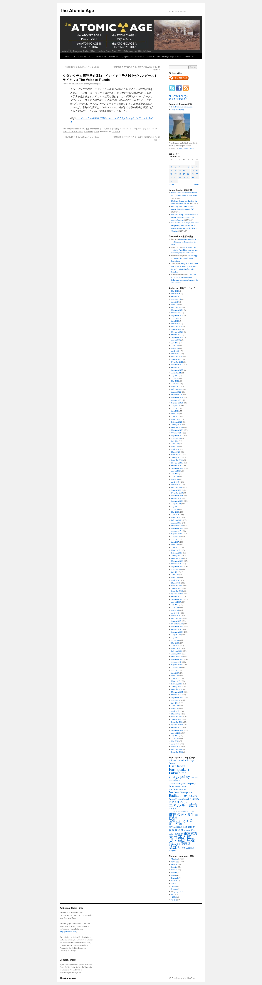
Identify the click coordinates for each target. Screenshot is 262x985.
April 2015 (175, 613)
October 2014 (176, 629)
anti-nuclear (175, 760)
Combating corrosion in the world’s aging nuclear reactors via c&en (185, 242)
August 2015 (176, 602)
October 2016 (176, 563)
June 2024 (175, 321)
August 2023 (176, 340)
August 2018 (176, 503)
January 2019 (176, 490)
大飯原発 (187, 830)
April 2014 (175, 645)
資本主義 (185, 847)
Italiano (174, 872)
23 (171, 177)
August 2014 (176, 634)
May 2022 (175, 381)
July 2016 (174, 572)
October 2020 (176, 432)
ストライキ (124, 128)
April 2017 (175, 547)
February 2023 (176, 356)
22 (197, 174)
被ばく (175, 847)
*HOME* (67, 56)
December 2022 (177, 362)
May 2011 (175, 741)
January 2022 (176, 392)
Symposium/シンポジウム (132, 56)
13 (188, 170)
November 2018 (177, 495)
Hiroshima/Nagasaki (177, 783)
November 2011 (177, 724)
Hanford (172, 780)
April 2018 (175, 514)
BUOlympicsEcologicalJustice (182, 106)
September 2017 (177, 533)
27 (188, 177)
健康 (173, 814)
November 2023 (177, 332)
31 (175, 181)
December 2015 (177, 591)
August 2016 (176, 569)
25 (180, 177)
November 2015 (177, 593)
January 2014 (176, 653)
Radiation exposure (183, 795)
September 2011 (177, 730)
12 (184, 170)
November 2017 (177, 528)
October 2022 (176, 367)
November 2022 (177, 364)
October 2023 (176, 334)
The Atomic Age (77, 10)
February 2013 (176, 683)
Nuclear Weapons (181, 792)
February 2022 (176, 389)
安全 (193, 830)
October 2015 (176, 596)
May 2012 (175, 708)
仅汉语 (174, 897)
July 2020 (174, 441)
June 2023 (175, 345)
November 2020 (177, 430)
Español (174, 867)
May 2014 (175, 643)
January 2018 (176, 523)
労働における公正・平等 (73, 131)
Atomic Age (187, 760)
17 (175, 174)
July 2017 (174, 539)
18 (180, 174)
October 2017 (176, 531)
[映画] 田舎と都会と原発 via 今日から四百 (81, 66)
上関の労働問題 (177, 109)
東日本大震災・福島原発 (182, 838)
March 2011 (175, 746)
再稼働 (173, 817)
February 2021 (176, 422)
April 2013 (175, 678)
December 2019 (177, 460)
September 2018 (177, 501)
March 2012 (175, 713)
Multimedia (101, 56)
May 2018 (175, 512)
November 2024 (177, 310)
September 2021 (177, 402)
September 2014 (177, 632)
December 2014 (177, 623)
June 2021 (175, 411)
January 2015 (176, 621)
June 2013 (175, 673)
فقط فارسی (178, 891)
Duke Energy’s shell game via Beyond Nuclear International (184, 258)
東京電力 (190, 833)
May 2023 (175, 348)
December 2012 (177, 689)
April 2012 (175, 711)
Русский (174, 889)
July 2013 (174, 670)
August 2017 (176, 536)
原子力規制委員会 (177, 827)
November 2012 (177, 692)
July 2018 (174, 506)
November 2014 (177, 626)
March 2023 (175, 353)
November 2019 (177, 463)
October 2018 (176, 498)
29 (197, 177)
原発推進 (190, 827)
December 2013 (177, 656)
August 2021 (176, 405)
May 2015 (175, 610)
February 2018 (176, 520)
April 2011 (175, 744)
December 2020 (177, 427)
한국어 (174, 899)
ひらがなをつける (178, 95)
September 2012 (177, 697)
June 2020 (175, 443)
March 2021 (175, 419)
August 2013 (176, 667)
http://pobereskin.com (185, 148)
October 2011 (176, 727)
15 (197, 170)
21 (193, 174)
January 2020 (176, 457)
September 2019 (177, 468)
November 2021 (177, 397)
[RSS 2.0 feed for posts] (179, 80)
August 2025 (176, 299)
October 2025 (176, 296)
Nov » (196, 184)
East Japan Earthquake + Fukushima (179, 769)
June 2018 (175, 509)
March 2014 (175, 648)
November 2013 (177, 659)
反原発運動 (88, 131)
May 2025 (175, 304)
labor (172, 786)
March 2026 (175, 293)
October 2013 (176, 662)
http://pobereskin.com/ (68, 931)
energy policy (179, 776)
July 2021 (174, 408)
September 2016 (177, 566)
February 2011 (176, 749)
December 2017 (177, 525)
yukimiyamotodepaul (92, 83)
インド (102, 128)
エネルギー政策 (112, 128)
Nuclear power (180, 786)
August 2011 (176, 733)
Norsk (173, 875)
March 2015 (175, 615)
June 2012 (175, 705)
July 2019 (174, 473)
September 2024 (177, 315)
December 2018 (177, 493)
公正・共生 (185, 814)
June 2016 (175, 574)
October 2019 (176, 465)
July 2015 (174, 604)
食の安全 (172, 851)
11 (180, 170)
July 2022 (174, 375)
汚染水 (172, 844)
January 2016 (176, 588)
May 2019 (175, 479)
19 (184, 174)
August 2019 (176, 471)
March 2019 (175, 484)
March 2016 (175, 583)
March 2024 (175, 323)
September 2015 (177, 599)
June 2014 (175, 640)
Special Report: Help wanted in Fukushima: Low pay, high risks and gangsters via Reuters (184, 250)
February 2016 (176, 585)
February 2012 (176, 716)
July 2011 (174, 735)
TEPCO (173, 802)
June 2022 (175, 378)
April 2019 (175, 482)
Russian (174, 880)
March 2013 (175, 681)
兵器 (196, 815)
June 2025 (175, 302)
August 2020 (176, 438)
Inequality (191, 783)
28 (193, 177)
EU (191, 777)
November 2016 (177, 561)
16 (171, 174)
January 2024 (176, 329)
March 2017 (175, 550)
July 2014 (174, 637)
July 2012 (174, 703)
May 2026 (175, 291)
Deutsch (174, 864)
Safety (195, 799)
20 (188, 174)
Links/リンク (189, 56)
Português (175, 878)
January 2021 (176, 424)
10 (175, 170)
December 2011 (177, 722)
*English (174, 859)
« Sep (171, 184)
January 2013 (176, 686)
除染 (192, 847)
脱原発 (96, 131)
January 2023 (176, 359)
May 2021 (175, 413)
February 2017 (176, 553)
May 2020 (175, 446)
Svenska (174, 883)
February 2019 (176, 487)
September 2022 (177, 370)
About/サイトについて (83, 56)
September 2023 (177, 337)
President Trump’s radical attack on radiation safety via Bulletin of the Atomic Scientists (185, 217)
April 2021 (175, 416)
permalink (116, 131)
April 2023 (175, 351)
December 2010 (177, 752)
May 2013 (175, 675)
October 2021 (176, 400)
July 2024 (174, 318)
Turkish (174, 886)
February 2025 (176, 307)
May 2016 (175, 577)
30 (171, 181)
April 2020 (175, 449)
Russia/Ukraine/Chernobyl (180, 799)
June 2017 (175, 542)
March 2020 (175, 452)
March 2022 (175, 386)
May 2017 (175, 544)
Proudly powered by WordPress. (183, 978)
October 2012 (176, 694)
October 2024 (176, 312)
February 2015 (176, 618)
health (179, 779)
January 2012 (176, 719)
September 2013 (177, 664)
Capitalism (172, 763)
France (195, 777)
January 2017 (176, 555)
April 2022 (175, 383)
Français (174, 869)
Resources (113, 56)
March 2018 (175, 517)
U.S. (180, 802)
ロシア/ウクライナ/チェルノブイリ (144, 128)
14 (193, 170)
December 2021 (177, 394)
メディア (172, 808)
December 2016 (177, 558)
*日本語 (86, 128)
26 (184, 177)
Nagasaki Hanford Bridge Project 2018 (164, 56)
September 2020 (177, 435)
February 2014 (176, 651)
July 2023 (174, 342)
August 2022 (176, 372)
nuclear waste (177, 789)
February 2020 (176, 454)
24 (175, 177)
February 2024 (176, 326)
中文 (173, 894)
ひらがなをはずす (178, 98)
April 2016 (175, 580)
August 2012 (176, 700)
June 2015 (175, 607)
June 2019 (175, 476)
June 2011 (175, 738)
